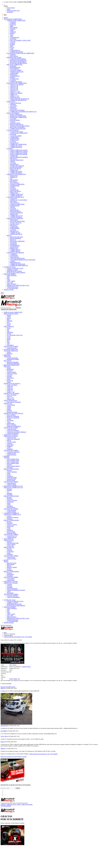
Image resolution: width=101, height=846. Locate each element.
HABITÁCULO (11, 101)
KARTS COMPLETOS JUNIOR (18, 153)
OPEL (11, 36)
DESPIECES (13, 244)
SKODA (12, 33)
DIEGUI (3, 688)
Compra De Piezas (11, 429)
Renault (9, 318)
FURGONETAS (14, 257)
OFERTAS (13, 54)
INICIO (6, 17)
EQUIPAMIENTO (15, 245)
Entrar (8, 9)
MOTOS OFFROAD (15, 238)
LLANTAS (13, 80)
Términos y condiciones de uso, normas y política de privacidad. (17, 804)
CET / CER (10, 282)
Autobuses (9, 585)
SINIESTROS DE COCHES (14, 271)
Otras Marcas (10, 345)
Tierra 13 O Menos (11, 395)
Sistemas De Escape (12, 373)
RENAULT (13, 24)
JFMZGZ (3, 748)
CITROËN (13, 23)
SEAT (11, 34)
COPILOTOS (7, 356)
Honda (8, 339)
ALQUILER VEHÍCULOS (11, 349)
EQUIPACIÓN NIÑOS (16, 167)
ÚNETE (18, 788)
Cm (8, 491)
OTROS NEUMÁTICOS (10, 400)
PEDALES (13, 107)
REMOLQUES (14, 170)
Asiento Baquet (11, 405)
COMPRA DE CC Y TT (16, 215)
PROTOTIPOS (14, 180)
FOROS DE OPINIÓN (10, 274)
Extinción (9, 410)
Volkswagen (10, 332)
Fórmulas (9, 490)
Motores (9, 368)
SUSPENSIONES (14, 76)
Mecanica (9, 470)
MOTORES (13, 66)
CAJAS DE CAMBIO (16, 70)
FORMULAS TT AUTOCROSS (18, 200)
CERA (8, 279)
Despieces (9, 573)
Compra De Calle (11, 453)
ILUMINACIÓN (14, 79)
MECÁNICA (13, 181)
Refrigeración (10, 369)
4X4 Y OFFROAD (8, 538)
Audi (8, 343)
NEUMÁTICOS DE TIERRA (11, 393)
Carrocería (9, 375)
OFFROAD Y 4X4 (15, 97)
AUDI (11, 49)
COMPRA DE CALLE (16, 145)
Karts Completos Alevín (13, 459)
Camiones (9, 584)
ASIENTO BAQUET (15, 103)
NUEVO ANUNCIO (6, 625)
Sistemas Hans (10, 423)
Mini (8, 340)
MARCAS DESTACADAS (11, 313)
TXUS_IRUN (12, 665)
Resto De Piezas (11, 480)
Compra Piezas (10, 580)
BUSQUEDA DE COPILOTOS (18, 60)
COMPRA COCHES (12, 269)
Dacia (8, 342)
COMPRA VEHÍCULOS (16, 194)
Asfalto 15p (10, 387)
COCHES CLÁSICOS (13, 130)
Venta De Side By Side (12, 543)
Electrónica (10, 370)
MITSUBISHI (13, 27)
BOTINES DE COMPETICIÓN (18, 117)
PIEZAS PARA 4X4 (9, 547)
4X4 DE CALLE (14, 224)
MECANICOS (7, 360)
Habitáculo (9, 446)
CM (11, 178)
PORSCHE (13, 32)
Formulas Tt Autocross (12, 517)
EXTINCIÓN (13, 108)
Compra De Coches (12, 348)
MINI (11, 46)
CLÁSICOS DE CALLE (16, 131)
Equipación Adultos (12, 477)
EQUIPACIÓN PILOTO (16, 212)
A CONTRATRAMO (12, 288)
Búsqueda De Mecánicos (13, 363)
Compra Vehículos (11, 510)
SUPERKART (14, 155)
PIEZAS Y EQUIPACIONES (11, 469)
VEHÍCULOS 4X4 (9, 540)
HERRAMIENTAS (15, 262)
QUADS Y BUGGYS (15, 222)
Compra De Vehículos (12, 595)
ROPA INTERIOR (15, 120)
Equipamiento (10, 574)
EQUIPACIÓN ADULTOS (17, 165)
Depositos (9, 376)
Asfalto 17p (10, 390)
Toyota (8, 336)
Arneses (9, 406)
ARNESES (13, 104)
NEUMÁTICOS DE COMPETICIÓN (17, 83)
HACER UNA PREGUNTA (8, 686)
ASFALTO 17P (14, 90)
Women (15, 679)
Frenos (8, 379)
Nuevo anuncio (11, 7)
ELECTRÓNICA (14, 69)
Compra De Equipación (13, 433)
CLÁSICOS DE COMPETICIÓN (18, 133)
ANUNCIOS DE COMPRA (11, 346)
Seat (8, 329)
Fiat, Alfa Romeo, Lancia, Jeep (14, 335)
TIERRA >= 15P (14, 96)
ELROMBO (4, 731)
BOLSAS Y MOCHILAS (16, 124)
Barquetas (9, 489)
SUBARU (12, 29)
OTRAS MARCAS (15, 50)
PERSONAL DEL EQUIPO (14, 57)
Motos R (9, 566)
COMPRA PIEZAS (15, 251)
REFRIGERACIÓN (15, 67)
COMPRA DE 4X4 (15, 232)
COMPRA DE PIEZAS (16, 81)
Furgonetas (9, 587)
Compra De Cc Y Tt (12, 536)
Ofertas (9, 352)
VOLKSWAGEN (14, 37)
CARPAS (12, 261)
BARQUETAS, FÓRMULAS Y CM (13, 486)
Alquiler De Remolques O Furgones (16, 590)
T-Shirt (11, 679)
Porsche (9, 323)
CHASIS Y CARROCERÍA (17, 184)
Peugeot (9, 315)
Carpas (8, 591)
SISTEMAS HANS (15, 123)
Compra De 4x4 (11, 557)
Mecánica (9, 497)
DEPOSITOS (13, 74)
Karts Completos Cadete (13, 460)
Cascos (8, 422)
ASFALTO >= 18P (15, 91)
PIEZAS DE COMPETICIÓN (14, 64)
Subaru (8, 328)
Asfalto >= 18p (11, 392)
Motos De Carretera (12, 567)
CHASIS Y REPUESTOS (16, 160)
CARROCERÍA (14, 73)
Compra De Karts (11, 483)
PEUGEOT (13, 22)
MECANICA (13, 158)
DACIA (12, 47)
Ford (8, 322)
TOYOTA (12, 41)
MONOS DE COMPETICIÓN (18, 116)
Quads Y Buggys (11, 544)
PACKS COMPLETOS (16, 114)
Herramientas (10, 593)
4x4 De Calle (10, 546)
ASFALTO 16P (14, 88)
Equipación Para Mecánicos (14, 426)
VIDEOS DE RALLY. (12, 286)
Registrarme (10, 12)
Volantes (9, 407)
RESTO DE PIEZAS (15, 168)
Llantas (9, 382)
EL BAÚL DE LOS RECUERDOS (16, 272)
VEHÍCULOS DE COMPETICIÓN (16, 20)
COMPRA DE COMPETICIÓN (18, 144)
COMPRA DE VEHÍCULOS (17, 264)
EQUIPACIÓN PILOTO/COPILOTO (13, 413)
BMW (11, 26)
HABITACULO (8, 403)
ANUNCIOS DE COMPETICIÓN (13, 19)
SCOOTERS (13, 242)
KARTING (10, 148)
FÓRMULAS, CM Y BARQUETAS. (16, 174)
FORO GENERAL (12, 275)
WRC (8, 277)
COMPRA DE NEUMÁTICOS (18, 100)
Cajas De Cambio (11, 372)
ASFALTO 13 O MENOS (16, 84)
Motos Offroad (10, 564)
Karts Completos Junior (13, 462)
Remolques (10, 467)
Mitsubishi (9, 321)
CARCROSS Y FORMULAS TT (12, 514)
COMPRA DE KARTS (16, 171)
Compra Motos (10, 578)
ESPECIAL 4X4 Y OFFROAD (15, 218)
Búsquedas (9, 353)
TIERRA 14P (13, 94)
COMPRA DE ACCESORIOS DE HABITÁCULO (23, 111)
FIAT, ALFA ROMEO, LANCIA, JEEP (20, 40)
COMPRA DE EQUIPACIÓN (18, 128)
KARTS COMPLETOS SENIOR (18, 154)
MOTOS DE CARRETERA (17, 241)
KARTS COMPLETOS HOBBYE (19, 157)
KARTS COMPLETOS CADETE (19, 151)
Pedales (9, 409)
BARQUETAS (14, 175)
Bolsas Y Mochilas (11, 424)
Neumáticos (10, 449)
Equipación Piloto (11, 533)
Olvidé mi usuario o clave (13, 10)
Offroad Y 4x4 (10, 399)
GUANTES (13, 118)
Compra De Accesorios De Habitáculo (16, 432)
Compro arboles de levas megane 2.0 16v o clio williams (18, 636)
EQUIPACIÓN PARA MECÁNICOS (19, 126)
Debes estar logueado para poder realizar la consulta (13, 756)
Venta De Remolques (12, 588)
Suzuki (8, 338)
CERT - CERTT (11, 281)
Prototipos (9, 493)
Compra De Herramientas (13, 597)
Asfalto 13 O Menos (12, 385)
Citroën (9, 316)
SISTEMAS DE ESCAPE (16, 71)
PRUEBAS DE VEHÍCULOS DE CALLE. (18, 285)
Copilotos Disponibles (12, 358)
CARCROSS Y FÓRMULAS (11, 513)
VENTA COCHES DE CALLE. (15, 268)
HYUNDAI (13, 39)
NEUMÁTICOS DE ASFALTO (12, 383)
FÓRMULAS (13, 177)
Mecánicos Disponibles (13, 362)
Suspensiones (10, 377)
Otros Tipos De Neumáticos (14, 402)
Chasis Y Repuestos (12, 471)
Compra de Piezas (8, 635)
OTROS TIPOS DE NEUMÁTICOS (19, 98)
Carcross (9, 516)
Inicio (5, 632)
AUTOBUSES (14, 255)
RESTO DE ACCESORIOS (17, 110)
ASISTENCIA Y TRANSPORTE (15, 252)
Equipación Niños (11, 479)
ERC (8, 278)
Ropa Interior (10, 420)
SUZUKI (12, 43)
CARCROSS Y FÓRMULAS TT (15, 197)
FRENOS (12, 77)
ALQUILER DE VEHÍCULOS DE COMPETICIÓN (20, 53)
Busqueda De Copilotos (13, 359)
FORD (12, 30)
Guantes (9, 419)
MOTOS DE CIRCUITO (16, 237)
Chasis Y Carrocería (12, 500)
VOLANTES (13, 106)
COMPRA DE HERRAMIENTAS (19, 265)
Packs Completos (11, 415)
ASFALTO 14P (14, 86)
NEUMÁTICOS (14, 143)
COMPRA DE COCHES (16, 51)
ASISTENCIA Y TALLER (11, 581)
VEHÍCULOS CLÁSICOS (11, 434)
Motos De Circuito (11, 563)
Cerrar (5, 6)
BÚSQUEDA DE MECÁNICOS (18, 63)
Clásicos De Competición (13, 439)
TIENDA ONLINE (9, 289)
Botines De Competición (13, 417)
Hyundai (9, 333)
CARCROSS (13, 198)
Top (19, 679)
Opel (8, 330)
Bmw (8, 319)
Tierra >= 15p (10, 397)
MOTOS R (13, 239)
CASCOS (12, 121)
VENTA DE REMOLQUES (17, 258)
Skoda (8, 325)
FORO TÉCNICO (11, 284)
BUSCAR (18, 307)
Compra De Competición (13, 452)
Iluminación (10, 380)
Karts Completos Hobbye (13, 466)
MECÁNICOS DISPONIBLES (18, 61)
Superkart (9, 464)
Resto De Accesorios (12, 412)
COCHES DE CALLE (9, 267)
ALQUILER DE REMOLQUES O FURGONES (22, 259)
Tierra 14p (9, 396)
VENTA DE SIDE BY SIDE (17, 221)
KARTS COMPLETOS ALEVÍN (18, 150)
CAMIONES (13, 254)
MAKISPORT (4, 725)
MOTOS (9, 235)
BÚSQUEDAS (14, 56)
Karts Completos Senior (13, 463)
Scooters (9, 568)
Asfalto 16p (10, 389)
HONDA (12, 44)
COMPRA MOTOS (15, 249)
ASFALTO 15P (14, 87)
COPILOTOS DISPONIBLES (18, 59)
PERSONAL (7, 355)
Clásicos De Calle (11, 437)
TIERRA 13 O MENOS (16, 93)
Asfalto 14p (10, 386)
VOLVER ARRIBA (6, 806)
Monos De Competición (13, 416)
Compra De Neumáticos (13, 430)
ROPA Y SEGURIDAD (13, 113)
